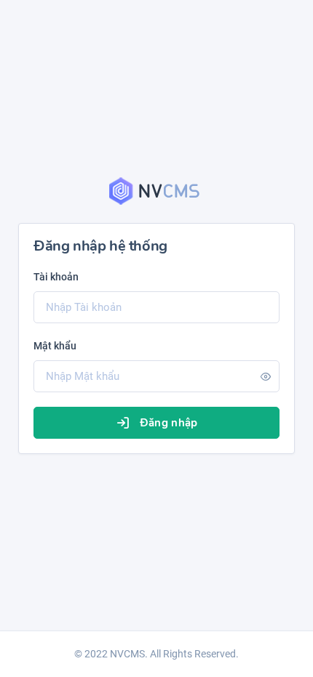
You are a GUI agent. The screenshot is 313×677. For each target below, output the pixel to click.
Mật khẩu (54, 346)
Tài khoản (56, 277)
